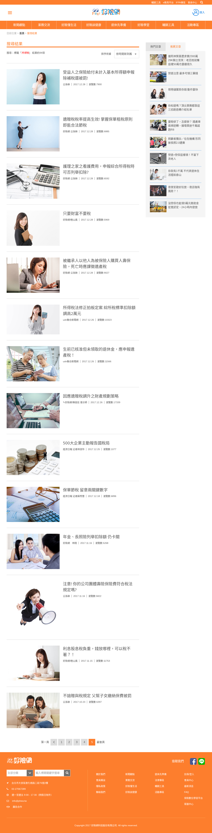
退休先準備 (160, 774)
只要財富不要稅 (77, 213)
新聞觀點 (130, 774)
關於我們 (100, 774)
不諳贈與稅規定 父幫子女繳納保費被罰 (97, 695)
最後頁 (101, 742)
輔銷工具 (156, 2)
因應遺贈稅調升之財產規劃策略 (91, 396)
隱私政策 (100, 786)
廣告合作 (17, 806)
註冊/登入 (189, 774)
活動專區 (159, 792)
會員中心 (192, 2)
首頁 (21, 33)
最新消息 (188, 786)
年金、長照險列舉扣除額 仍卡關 (91, 536)
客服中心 (188, 804)
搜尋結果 (32, 33)
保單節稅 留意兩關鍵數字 (85, 489)
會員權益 (100, 780)
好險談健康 (131, 792)
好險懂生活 (131, 786)
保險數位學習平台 (193, 798)
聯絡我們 (100, 792)
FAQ (186, 792)
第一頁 (45, 742)
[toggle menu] (10, 12)
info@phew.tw (19, 801)
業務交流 (130, 780)
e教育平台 (168, 2)
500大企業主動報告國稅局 (86, 443)
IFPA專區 (181, 2)
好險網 (106, 12)
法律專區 (159, 780)
